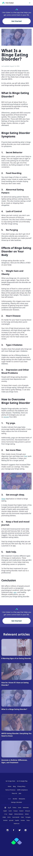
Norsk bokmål (15, 817)
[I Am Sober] (8, 3)
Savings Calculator (16, 802)
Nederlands (26, 807)
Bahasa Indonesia (18, 814)
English (5, 811)
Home (9, 786)
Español (17, 820)
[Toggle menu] (30, 3)
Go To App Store (10, 781)
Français (15, 811)
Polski (22, 817)
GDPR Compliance (22, 790)
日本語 (4, 817)
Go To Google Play (22, 781)
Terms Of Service (10, 790)
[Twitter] (19, 830)
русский (11, 820)
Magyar (11, 814)
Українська (16, 823)
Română (5, 820)
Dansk (19, 807)
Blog (14, 786)
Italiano (27, 814)
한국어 (9, 817)
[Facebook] (13, 830)
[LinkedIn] (25, 830)
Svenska (23, 820)
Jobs (20, 793)
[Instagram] (7, 830)
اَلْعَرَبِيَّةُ (9, 807)
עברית (5, 814)
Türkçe (28, 820)
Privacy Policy (21, 786)
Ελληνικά (27, 811)
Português (28, 817)
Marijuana (22, 799)
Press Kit (14, 793)
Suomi (10, 811)
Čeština (14, 807)
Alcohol (15, 799)
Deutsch (21, 811)
